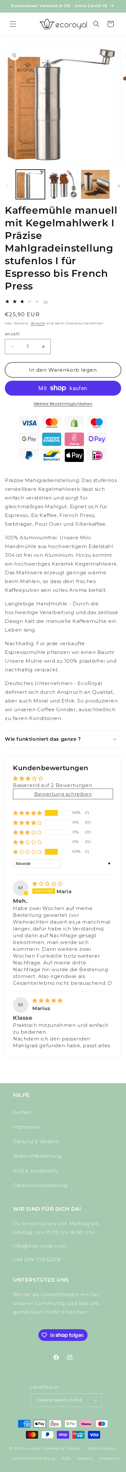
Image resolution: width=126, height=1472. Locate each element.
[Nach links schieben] (7, 186)
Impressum (27, 1127)
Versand (38, 323)
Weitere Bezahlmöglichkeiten (63, 403)
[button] (13, 24)
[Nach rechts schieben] (119, 186)
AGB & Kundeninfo (35, 1171)
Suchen (22, 1112)
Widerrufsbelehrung (37, 1156)
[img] (47, 884)
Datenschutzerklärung (40, 1185)
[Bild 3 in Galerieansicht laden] (95, 184)
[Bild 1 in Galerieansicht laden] (30, 184)
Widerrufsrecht (101, 1448)
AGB (66, 1458)
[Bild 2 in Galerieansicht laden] (62, 184)
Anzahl (12, 333)
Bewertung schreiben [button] (63, 794)
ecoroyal (33, 1448)
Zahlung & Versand (36, 1141)
